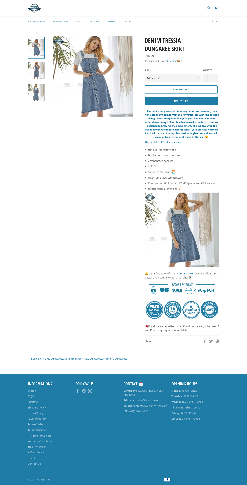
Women (94, 21)
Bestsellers (60, 21)
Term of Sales (35, 424)
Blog (128, 21)
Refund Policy (36, 452)
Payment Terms (37, 419)
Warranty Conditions (40, 441)
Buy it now (181, 101)
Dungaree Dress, (73, 358)
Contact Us (34, 463)
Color (112, 21)
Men (78, 21)
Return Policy (36, 413)
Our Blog (33, 458)
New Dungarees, (93, 358)
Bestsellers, (37, 358)
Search (32, 391)
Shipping (171, 61)
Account (215, 21)
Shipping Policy (37, 407)
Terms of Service (37, 430)
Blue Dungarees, (54, 358)
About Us (33, 402)
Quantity (207, 70)
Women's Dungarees (115, 358)
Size (147, 70)
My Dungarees (36, 21)
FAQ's (31, 396)
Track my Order (37, 447)
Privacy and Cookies (39, 435)
